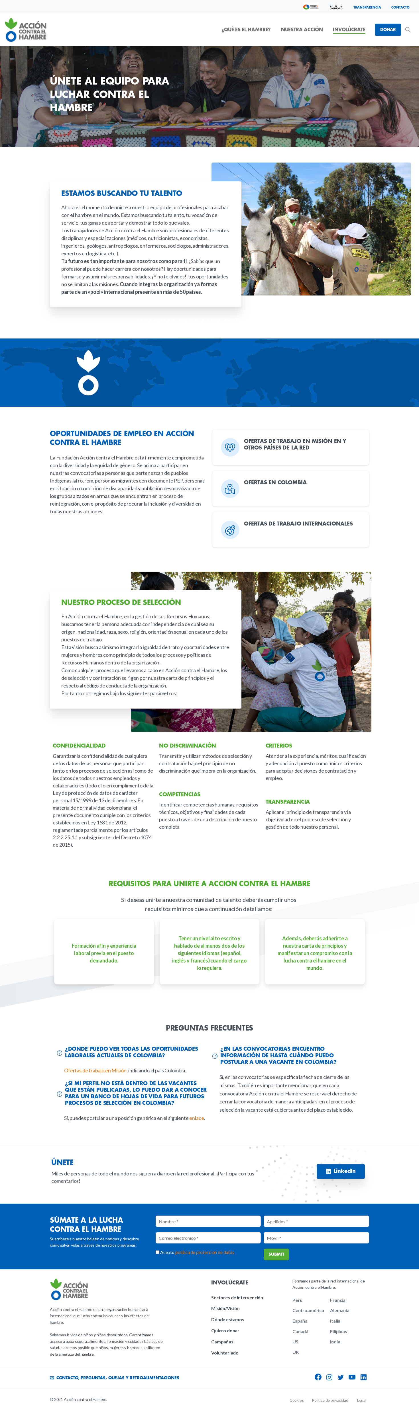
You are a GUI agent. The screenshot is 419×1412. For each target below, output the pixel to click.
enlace (196, 1118)
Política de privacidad (330, 1400)
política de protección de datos (204, 1252)
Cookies (297, 1400)
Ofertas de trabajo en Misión (95, 1070)
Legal (361, 1400)
